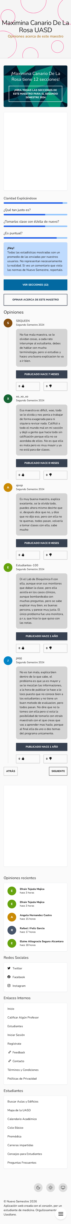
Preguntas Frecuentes (21, 1163)
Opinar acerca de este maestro (35, 299)
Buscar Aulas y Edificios (22, 1102)
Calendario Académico (22, 1119)
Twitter (17, 968)
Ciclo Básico (15, 1128)
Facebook (19, 977)
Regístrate (14, 1044)
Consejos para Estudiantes (24, 1154)
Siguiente (58, 771)
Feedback (19, 1052)
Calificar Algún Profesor (23, 1018)
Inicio (10, 1009)
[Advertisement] (35, 151)
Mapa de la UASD (19, 1110)
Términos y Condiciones (23, 1070)
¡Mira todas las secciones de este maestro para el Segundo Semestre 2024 (35, 93)
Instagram (19, 986)
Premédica (14, 1137)
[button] (61, 1214)
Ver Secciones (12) (35, 284)
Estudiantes (15, 1026)
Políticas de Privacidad (22, 1079)
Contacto (18, 1061)
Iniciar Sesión (16, 1035)
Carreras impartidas (20, 1145)
